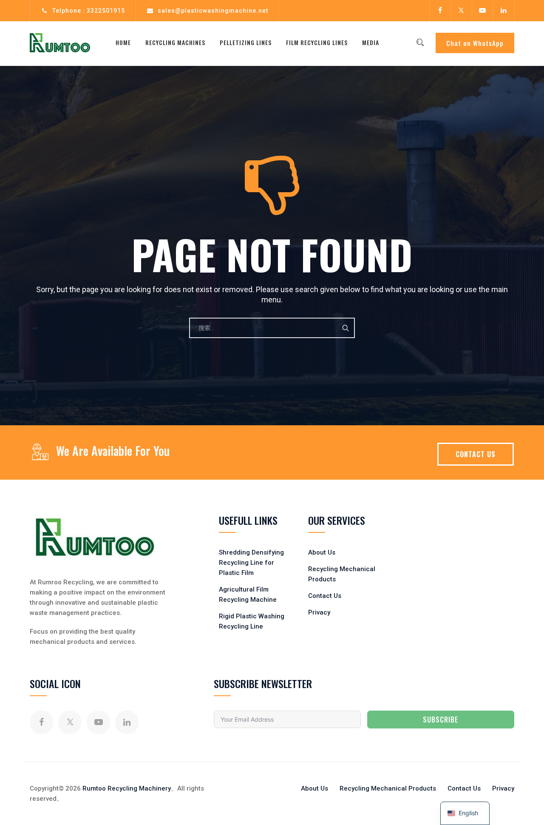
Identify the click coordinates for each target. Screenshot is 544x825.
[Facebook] (439, 10)
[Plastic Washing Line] (60, 42)
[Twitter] (461, 10)
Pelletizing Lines (246, 42)
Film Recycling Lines (317, 42)
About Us (321, 552)
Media (370, 42)
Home (123, 42)
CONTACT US (476, 454)
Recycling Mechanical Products (388, 788)
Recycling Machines (175, 42)
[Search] (420, 42)
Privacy (319, 612)
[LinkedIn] (503, 10)
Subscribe (440, 719)
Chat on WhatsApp (475, 43)
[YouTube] (482, 10)
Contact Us (324, 596)
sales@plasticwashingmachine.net (213, 10)
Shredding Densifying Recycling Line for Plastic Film (251, 563)
